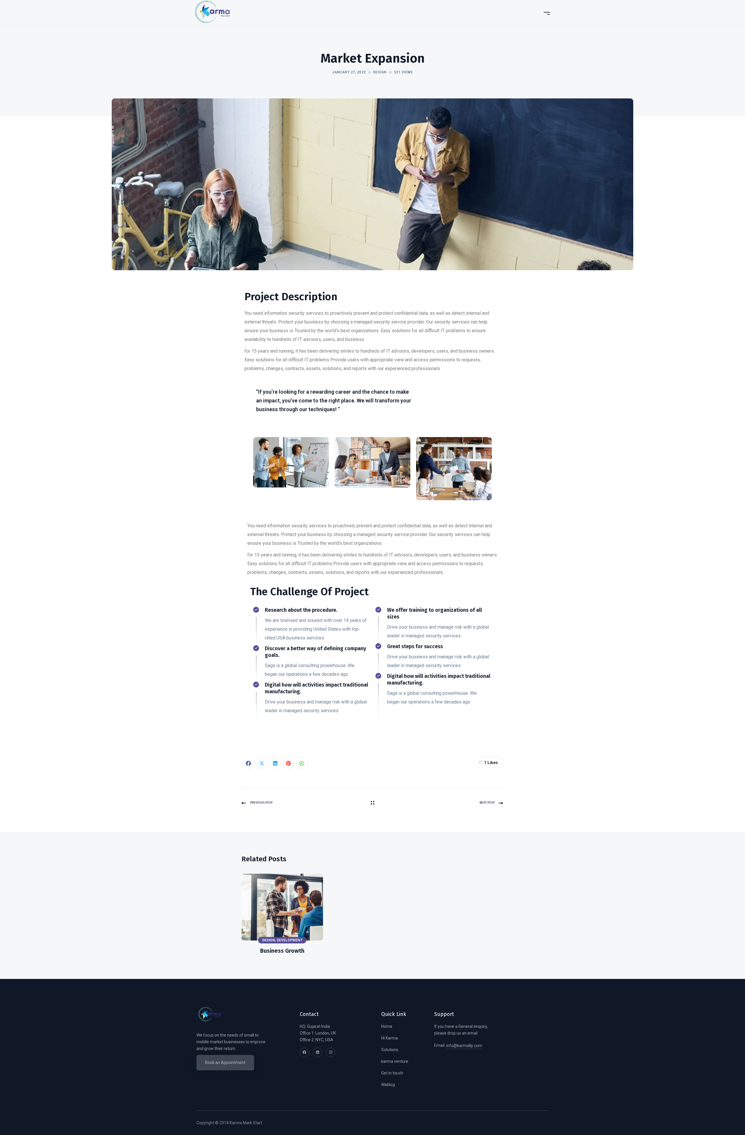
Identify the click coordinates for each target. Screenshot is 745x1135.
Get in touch (392, 1073)
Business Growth (282, 950)
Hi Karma (389, 1038)
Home (386, 1026)
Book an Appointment (225, 1062)
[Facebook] (248, 763)
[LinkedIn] (275, 763)
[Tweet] (261, 763)
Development (289, 940)
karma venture (394, 1061)
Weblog (388, 1084)
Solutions (389, 1049)
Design (380, 72)
